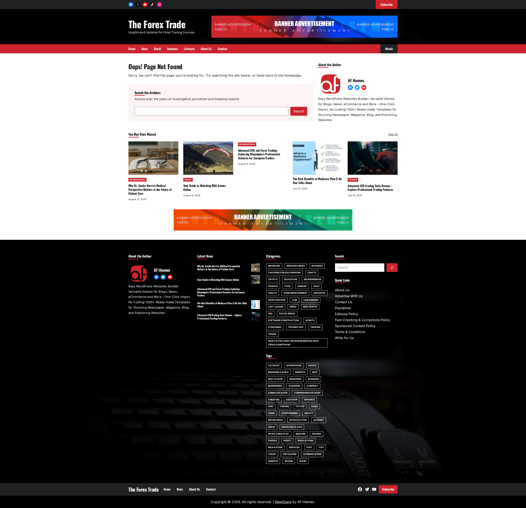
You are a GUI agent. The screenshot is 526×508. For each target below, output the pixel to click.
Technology (296, 327)
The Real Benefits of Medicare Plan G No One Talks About (317, 180)
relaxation (275, 447)
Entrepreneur (312, 279)
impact (308, 413)
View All (393, 134)
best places (275, 379)
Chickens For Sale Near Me (284, 272)
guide (314, 406)
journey (318, 420)
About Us (342, 290)
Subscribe (388, 489)
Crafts (311, 272)
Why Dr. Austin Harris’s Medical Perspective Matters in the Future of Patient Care (150, 189)
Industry (319, 293)
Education (290, 279)
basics (312, 365)
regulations (305, 440)
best (315, 372)
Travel (272, 334)
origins (316, 433)
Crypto (273, 279)
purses (272, 440)
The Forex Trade (156, 24)
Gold (316, 286)
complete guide (277, 392)
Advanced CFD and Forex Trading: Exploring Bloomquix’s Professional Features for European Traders (259, 154)
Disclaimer (343, 308)
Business (317, 265)
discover (292, 399)
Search (298, 111)
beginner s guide (278, 372)
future (300, 406)
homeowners (289, 413)
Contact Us (343, 302)
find (270, 406)
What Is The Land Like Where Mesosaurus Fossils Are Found (293, 343)
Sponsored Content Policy (355, 326)
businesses (275, 385)
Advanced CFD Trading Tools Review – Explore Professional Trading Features (370, 187)
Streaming (274, 327)
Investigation (276, 300)
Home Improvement (295, 293)
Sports (188, 179)
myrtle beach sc (278, 433)
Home (271, 413)
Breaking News (137, 179)
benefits (300, 372)
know (271, 427)
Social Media (287, 313)
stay (309, 447)
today (272, 454)
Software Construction (283, 320)
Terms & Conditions (350, 332)
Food (288, 286)
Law (294, 300)
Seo (270, 313)
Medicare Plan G (292, 427)
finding (284, 406)
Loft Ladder (275, 306)
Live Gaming (311, 300)
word (302, 461)
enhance (309, 399)
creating (273, 399)
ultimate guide (312, 454)
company (312, 385)
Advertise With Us (349, 296)
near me (301, 433)
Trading (315, 327)
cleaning (294, 385)
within (289, 461)
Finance (353, 179)
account (274, 365)
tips (321, 447)
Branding (274, 265)
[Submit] (392, 267)
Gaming (302, 286)
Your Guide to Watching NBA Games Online (204, 187)
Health (272, 293)
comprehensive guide (307, 392)
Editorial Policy (346, 314)
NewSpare (283, 502)
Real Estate (310, 306)
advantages (294, 365)
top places (289, 454)
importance (275, 420)
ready (287, 440)
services (294, 447)
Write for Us (344, 338)
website (273, 461)
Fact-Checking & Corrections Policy (362, 320)
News (293, 306)
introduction (298, 420)
